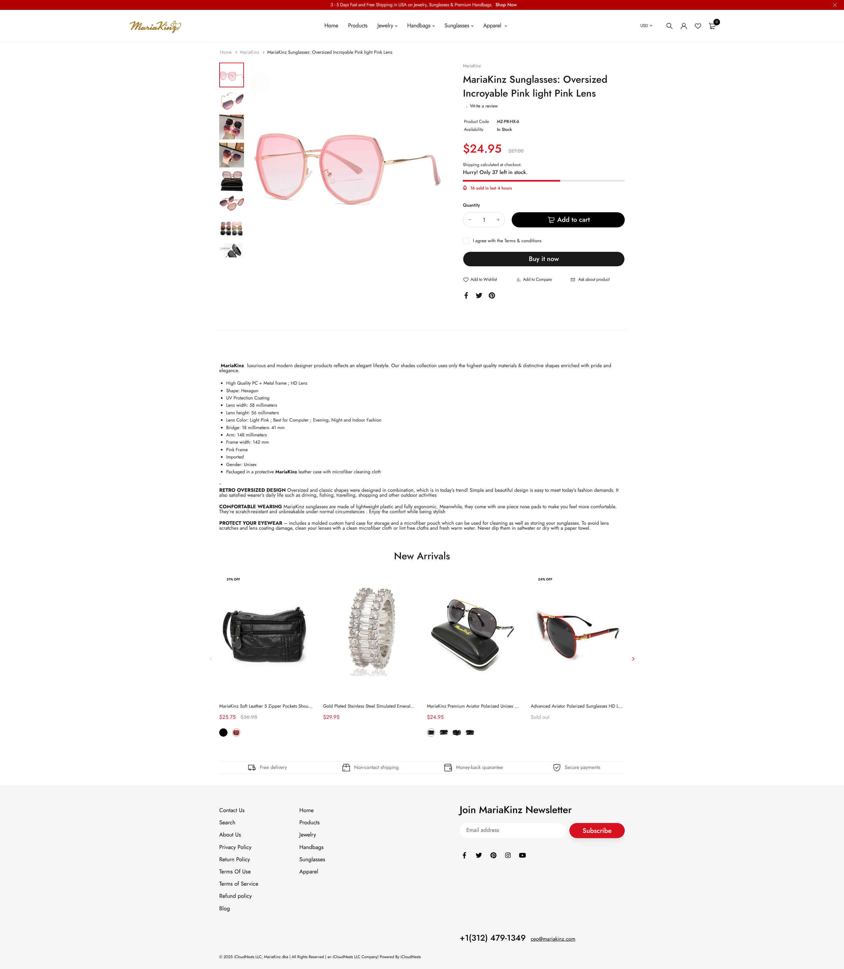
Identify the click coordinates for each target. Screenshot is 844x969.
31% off (233, 579)
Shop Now (506, 5)
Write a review (484, 106)
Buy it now (544, 259)
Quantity (471, 205)
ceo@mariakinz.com (553, 939)
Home (331, 26)
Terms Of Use (235, 872)
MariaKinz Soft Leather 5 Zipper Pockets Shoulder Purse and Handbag (287, 706)
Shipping (471, 165)
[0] (712, 26)
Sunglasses (456, 26)
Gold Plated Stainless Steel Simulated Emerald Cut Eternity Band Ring (390, 706)
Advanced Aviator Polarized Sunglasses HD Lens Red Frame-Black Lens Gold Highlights (616, 706)
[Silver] (470, 732)
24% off (545, 579)
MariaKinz (250, 52)
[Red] (236, 732)
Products (358, 26)
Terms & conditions (522, 241)
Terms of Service (238, 884)
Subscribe (597, 830)
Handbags (419, 26)
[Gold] (457, 732)
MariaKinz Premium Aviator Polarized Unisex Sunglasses (481, 706)
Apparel (493, 26)
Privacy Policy (235, 847)
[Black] (223, 732)
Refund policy (235, 896)
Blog (224, 908)
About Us (230, 835)
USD (644, 25)
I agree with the (507, 241)
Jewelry (385, 26)
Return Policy (234, 859)
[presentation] (211, 658)
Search (227, 823)
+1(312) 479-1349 (493, 938)
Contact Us (232, 810)
